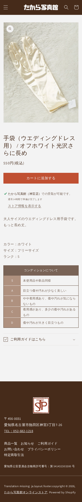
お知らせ (27, 443)
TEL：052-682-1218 (18, 431)
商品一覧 (10, 443)
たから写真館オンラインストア (25, 492)
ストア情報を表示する (24, 206)
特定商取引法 (14, 455)
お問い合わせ (14, 449)
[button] (6, 7)
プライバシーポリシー (44, 449)
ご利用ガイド (48, 443)
